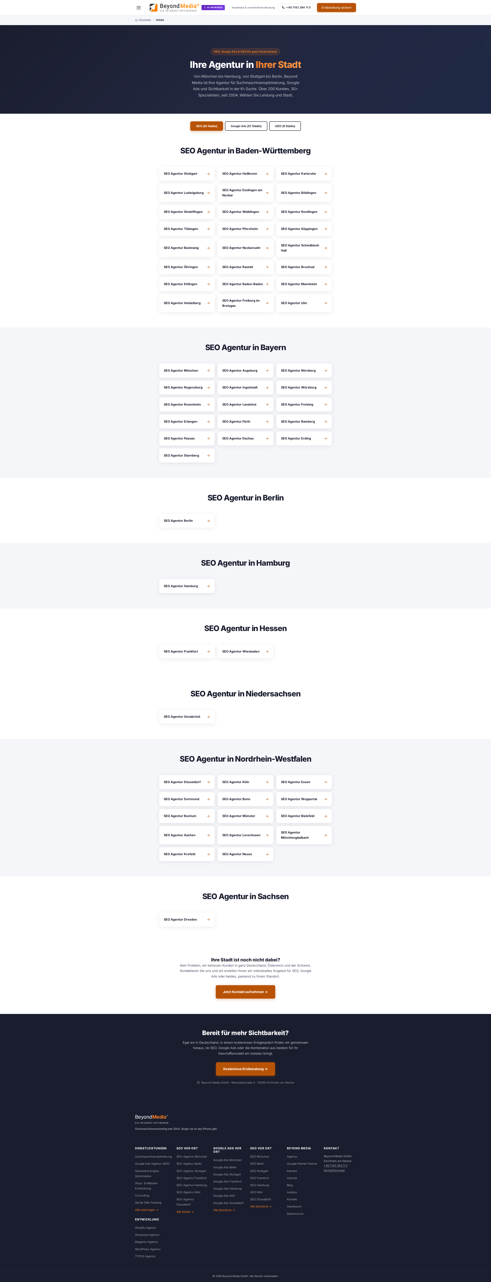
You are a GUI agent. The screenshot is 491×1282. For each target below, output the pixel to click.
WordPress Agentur (148, 1249)
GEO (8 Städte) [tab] (285, 126)
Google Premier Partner (302, 1163)
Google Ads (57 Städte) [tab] (246, 126)
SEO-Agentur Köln (188, 1192)
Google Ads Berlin (224, 1167)
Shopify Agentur (145, 1227)
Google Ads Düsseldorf (228, 1203)
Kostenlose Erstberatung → (245, 1069)
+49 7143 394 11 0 (298, 7)
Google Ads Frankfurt (227, 1181)
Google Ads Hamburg (227, 1188)
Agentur (292, 1156)
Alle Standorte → (224, 1210)
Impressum (294, 1206)
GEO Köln (256, 1192)
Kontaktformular (334, 1170)
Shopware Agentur (147, 1234)
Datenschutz (295, 1213)
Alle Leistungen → (146, 1209)
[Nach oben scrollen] (480, 1275)
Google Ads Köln (224, 1195)
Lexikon (292, 1192)
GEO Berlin (257, 1163)
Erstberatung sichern (336, 7)
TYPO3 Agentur (145, 1256)
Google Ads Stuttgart (227, 1174)
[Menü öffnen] (138, 8)
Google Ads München (227, 1160)
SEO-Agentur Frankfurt (191, 1178)
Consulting (142, 1195)
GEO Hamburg (259, 1185)
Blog (290, 1185)
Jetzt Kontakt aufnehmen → (245, 992)
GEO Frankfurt (259, 1178)
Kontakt (292, 1199)
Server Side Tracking (148, 1202)
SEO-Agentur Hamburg (191, 1185)
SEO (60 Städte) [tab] (206, 126)
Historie (292, 1178)
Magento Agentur (146, 1241)
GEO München (259, 1156)
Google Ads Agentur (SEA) (152, 1163)
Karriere (292, 1171)
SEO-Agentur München (191, 1156)
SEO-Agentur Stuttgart (191, 1171)
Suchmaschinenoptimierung (153, 1156)
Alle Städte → (185, 1211)
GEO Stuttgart (259, 1171)
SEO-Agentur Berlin (189, 1163)
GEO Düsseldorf (260, 1199)
